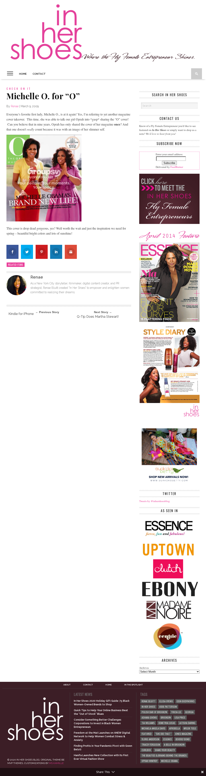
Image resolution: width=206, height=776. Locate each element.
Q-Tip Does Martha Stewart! (98, 317)
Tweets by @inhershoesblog (154, 501)
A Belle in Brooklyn (174, 744)
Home (23, 73)
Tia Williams (148, 723)
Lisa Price (180, 717)
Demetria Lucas (167, 723)
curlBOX (146, 750)
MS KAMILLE (56, 763)
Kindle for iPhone (21, 314)
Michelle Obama (169, 761)
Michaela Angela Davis (153, 728)
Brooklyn (166, 717)
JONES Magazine (183, 733)
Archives (144, 668)
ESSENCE (167, 739)
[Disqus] (68, 376)
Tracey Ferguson (151, 744)
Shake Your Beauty (165, 750)
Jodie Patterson (168, 706)
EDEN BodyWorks (186, 701)
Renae (15, 106)
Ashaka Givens (149, 717)
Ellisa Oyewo (166, 701)
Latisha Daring (187, 723)
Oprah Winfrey (149, 761)
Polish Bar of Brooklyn (154, 712)
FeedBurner (176, 167)
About (66, 685)
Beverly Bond (183, 739)
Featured (146, 733)
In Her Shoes (148, 706)
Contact (39, 73)
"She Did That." (163, 733)
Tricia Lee (176, 712)
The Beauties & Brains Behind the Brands (164, 755)
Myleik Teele (190, 728)
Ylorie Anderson (150, 739)
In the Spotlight (133, 685)
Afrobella (174, 728)
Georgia (189, 712)
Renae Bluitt (149, 701)
